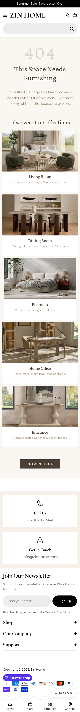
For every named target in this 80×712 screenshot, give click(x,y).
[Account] (67, 15)
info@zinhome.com (40, 556)
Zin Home (28, 15)
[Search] (72, 28)
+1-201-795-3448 (40, 520)
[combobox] (40, 28)
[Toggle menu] (5, 15)
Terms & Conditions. (58, 612)
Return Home (40, 464)
